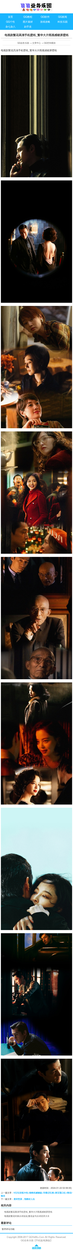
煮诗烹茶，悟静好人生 (24, 1199)
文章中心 (36, 42)
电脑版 (46, 1240)
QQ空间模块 (50, 42)
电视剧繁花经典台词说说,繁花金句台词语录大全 (26, 1215)
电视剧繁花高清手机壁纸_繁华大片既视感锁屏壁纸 (28, 1211)
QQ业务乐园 (23, 42)
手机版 (39, 1240)
